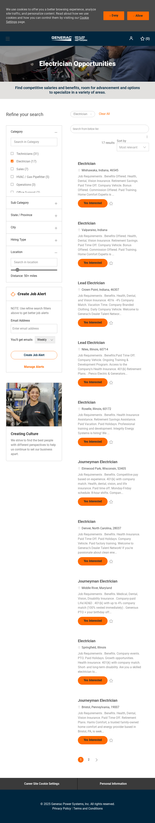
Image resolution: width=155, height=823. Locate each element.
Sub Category (20, 202)
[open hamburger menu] (7, 38)
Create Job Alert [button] (34, 355)
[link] (34, 367)
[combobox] (34, 262)
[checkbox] (111, 203)
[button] (131, 38)
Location (16, 252)
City (13, 227)
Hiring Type (18, 239)
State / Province (21, 215)
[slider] (17, 270)
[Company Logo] (69, 38)
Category (17, 131)
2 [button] (89, 759)
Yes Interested (96, 203)
